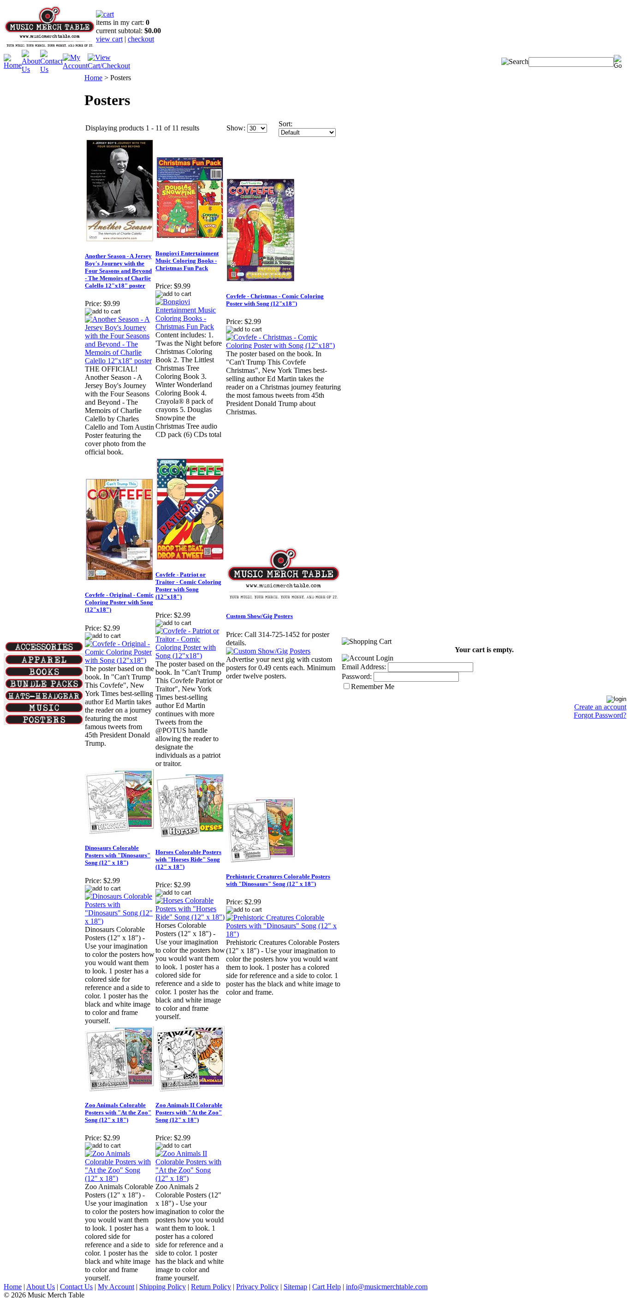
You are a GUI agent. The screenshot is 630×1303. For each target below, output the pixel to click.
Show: (235, 128)
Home (93, 78)
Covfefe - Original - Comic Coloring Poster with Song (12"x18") (119, 602)
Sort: (285, 124)
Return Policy (211, 1287)
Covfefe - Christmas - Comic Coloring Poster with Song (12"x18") (275, 300)
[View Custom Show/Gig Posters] (268, 651)
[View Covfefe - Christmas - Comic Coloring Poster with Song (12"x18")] (283, 345)
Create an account (600, 707)
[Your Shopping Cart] (105, 14)
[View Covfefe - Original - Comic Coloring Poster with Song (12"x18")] (120, 660)
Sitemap (295, 1287)
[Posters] (44, 722)
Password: (357, 676)
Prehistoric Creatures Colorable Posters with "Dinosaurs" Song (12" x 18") (278, 880)
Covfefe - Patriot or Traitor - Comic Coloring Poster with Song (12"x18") (188, 585)
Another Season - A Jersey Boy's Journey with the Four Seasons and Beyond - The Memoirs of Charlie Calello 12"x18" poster (118, 271)
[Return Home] (50, 47)
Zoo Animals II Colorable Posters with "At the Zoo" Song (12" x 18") (188, 1112)
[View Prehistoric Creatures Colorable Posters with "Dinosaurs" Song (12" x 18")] (283, 934)
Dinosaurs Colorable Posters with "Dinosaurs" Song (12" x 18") (117, 855)
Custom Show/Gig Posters (259, 616)
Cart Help (326, 1287)
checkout (141, 39)
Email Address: (364, 667)
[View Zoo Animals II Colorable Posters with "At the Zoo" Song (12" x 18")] (190, 1178)
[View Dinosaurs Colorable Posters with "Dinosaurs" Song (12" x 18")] (120, 921)
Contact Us (76, 1287)
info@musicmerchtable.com (387, 1287)
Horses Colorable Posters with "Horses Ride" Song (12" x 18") (188, 859)
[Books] (44, 674)
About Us (40, 1287)
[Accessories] (44, 650)
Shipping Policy (162, 1287)
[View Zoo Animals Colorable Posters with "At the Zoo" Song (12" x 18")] (120, 1178)
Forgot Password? (600, 715)
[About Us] (31, 69)
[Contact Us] (51, 69)
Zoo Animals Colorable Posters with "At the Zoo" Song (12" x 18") (118, 1112)
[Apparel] (44, 662)
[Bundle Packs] (44, 686)
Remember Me (372, 686)
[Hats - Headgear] (44, 698)
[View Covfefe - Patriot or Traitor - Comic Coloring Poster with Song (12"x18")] (190, 656)
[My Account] (75, 66)
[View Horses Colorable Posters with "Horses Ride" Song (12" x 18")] (190, 917)
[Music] (44, 710)
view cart (109, 39)
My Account (116, 1287)
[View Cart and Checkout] (109, 66)
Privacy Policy (257, 1287)
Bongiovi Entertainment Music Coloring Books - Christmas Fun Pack (187, 260)
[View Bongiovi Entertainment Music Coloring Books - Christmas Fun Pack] (190, 326)
